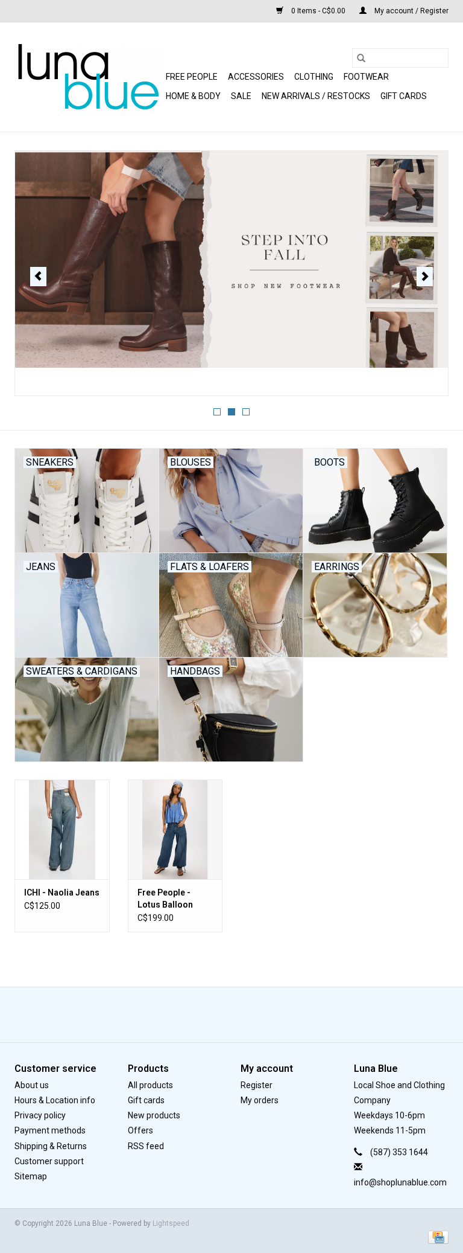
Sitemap (30, 1176)
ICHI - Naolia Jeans (61, 892)
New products (154, 1115)
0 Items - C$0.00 (318, 11)
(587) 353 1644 (399, 1152)
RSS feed (146, 1146)
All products (150, 1085)
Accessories (256, 77)
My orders (260, 1100)
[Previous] (38, 276)
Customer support (49, 1161)
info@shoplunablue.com (400, 1182)
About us (31, 1085)
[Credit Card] (436, 1236)
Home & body (193, 96)
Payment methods (50, 1130)
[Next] (425, 276)
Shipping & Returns (50, 1146)
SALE (241, 96)
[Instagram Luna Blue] (242, 1014)
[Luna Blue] (88, 77)
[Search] (361, 58)
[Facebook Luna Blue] (221, 1014)
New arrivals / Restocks (316, 96)
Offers (140, 1130)
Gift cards (403, 96)
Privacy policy (40, 1115)
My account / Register (411, 11)
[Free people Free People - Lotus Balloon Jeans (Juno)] (175, 829)
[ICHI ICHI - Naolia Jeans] (62, 829)
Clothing (313, 77)
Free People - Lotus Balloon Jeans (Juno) (165, 899)
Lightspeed (171, 1223)
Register (256, 1085)
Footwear (366, 77)
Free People (192, 77)
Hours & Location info (54, 1100)
